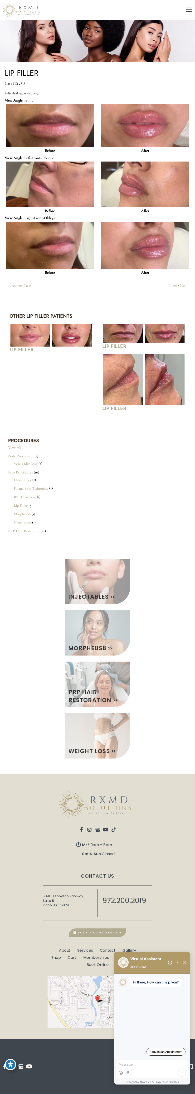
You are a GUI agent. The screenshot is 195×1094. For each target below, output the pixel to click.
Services (85, 950)
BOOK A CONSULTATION (99, 932)
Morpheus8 (22, 514)
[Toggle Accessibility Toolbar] (10, 1064)
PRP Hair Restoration (24, 531)
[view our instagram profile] (89, 830)
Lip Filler (21, 505)
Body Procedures (21, 456)
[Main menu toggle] (188, 10)
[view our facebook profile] (81, 830)
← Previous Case (18, 285)
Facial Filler (22, 479)
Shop (56, 957)
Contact (108, 950)
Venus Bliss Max (26, 463)
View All (14, 447)
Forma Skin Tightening (31, 488)
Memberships (96, 957)
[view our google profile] (97, 830)
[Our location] (190, 1066)
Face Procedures (20, 472)
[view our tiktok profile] (113, 830)
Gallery (129, 950)
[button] (97, 581)
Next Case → (180, 285)
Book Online (98, 964)
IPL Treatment (25, 497)
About (64, 950)
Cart (72, 957)
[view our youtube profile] (105, 830)
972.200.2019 (124, 900)
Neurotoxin (22, 522)
